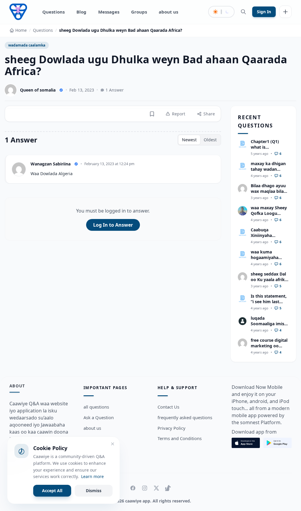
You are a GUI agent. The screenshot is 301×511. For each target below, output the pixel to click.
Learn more (92, 476)
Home (21, 30)
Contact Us (168, 407)
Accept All (52, 490)
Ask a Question (98, 417)
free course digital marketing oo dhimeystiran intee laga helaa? (269, 348)
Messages (108, 12)
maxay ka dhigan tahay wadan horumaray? (268, 169)
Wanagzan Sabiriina (51, 164)
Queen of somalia (38, 90)
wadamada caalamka (26, 45)
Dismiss (93, 490)
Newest (189, 139)
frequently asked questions (185, 417)
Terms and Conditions (180, 438)
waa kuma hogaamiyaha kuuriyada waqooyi (264, 260)
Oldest (210, 139)
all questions (96, 407)
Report (178, 114)
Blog (81, 12)
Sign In (264, 11)
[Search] (243, 11)
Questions (53, 12)
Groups (139, 12)
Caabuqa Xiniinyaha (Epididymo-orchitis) (263, 238)
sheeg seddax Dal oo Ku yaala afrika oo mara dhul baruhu (269, 282)
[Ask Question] (285, 12)
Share (209, 114)
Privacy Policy (171, 428)
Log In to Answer (113, 225)
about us (168, 12)
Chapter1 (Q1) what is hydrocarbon (265, 147)
